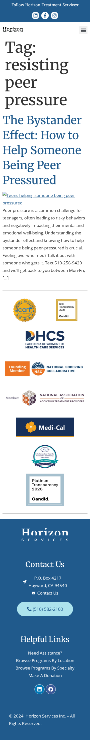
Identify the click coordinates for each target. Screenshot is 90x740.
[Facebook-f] (45, 15)
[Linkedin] (35, 15)
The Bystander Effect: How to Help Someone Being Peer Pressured (42, 150)
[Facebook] (51, 689)
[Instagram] (54, 15)
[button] (83, 30)
